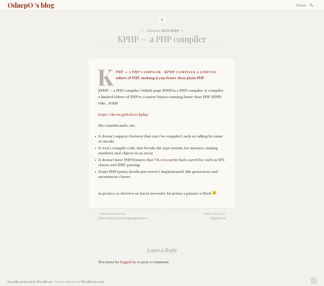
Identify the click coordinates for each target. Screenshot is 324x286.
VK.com (161, 160)
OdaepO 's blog (31, 4)
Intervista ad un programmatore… (123, 216)
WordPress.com (92, 282)
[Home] (313, 282)
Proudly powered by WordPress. (30, 282)
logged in (128, 262)
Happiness (215, 216)
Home (301, 5)
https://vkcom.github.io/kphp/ (123, 115)
